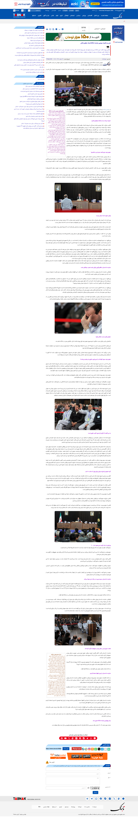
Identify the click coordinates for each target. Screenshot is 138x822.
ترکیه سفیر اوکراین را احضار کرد (36, 45)
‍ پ (59, 29)
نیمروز (77, 10)
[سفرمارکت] (78, 756)
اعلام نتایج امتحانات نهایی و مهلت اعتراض (33, 43)
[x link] (69, 738)
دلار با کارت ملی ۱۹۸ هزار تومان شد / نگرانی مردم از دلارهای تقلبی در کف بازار (29, 66)
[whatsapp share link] (95, 749)
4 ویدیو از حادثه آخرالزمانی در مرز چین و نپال (33, 89)
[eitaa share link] (92, 749)
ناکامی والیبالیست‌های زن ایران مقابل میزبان (33, 62)
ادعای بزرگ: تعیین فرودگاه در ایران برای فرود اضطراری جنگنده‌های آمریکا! (29, 120)
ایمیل (109, 773)
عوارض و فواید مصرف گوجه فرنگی (35, 99)
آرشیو (59, 10)
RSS (39, 807)
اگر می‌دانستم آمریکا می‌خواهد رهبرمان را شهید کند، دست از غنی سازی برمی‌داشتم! (29, 110)
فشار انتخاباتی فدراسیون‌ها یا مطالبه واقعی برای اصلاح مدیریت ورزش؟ (29, 56)
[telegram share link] (102, 749)
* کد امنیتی (107, 787)
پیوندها (47, 10)
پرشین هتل (40, 79)
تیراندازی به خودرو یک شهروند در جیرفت (33, 30)
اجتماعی (72, 16)
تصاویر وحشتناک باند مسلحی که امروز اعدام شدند (31, 91)
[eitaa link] (73, 738)
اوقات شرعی (46, 807)
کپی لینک (66, 749)
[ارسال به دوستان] (105, 749)
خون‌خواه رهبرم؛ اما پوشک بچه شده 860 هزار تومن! (31, 96)
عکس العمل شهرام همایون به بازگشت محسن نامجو (31, 101)
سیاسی (78, 16)
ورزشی (84, 16)
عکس (52, 16)
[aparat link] (62, 738)
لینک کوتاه (77, 748)
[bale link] (84, 738)
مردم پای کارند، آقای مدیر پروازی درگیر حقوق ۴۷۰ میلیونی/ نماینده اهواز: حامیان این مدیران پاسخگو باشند (30, 127)
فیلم (57, 16)
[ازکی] (97, 4)
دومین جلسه (106, 110)
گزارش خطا (51, 762)
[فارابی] (78, 37)
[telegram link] (87, 738)
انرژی (61, 16)
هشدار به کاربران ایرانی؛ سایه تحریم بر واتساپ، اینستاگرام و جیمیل (30, 49)
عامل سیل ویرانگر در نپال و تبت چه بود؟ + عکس (32, 123)
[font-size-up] (62, 29)
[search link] (29, 10)
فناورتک (65, 10)
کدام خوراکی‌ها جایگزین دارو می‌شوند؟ (34, 104)
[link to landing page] (118, 16)
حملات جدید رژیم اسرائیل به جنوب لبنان (34, 33)
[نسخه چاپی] (108, 749)
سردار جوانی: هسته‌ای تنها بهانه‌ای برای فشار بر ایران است (30, 60)
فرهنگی (66, 16)
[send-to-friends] (50, 29)
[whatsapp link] (91, 738)
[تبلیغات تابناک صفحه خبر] (118, 34)
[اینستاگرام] (89, 748)
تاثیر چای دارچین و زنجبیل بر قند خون (34, 116)
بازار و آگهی (46, 16)
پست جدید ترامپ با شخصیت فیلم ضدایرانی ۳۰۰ (32, 70)
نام (109, 768)
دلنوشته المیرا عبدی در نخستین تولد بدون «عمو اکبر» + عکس (29, 106)
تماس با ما (87, 807)
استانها (34, 16)
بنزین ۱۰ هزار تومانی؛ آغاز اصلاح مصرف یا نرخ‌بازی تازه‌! (31, 35)
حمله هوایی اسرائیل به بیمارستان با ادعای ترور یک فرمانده (30, 53)
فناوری (39, 16)
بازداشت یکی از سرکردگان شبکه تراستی (34, 72)
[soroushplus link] (80, 738)
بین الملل (96, 16)
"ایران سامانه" (16, 814)
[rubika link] (95, 738)
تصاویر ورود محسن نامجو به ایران (35, 94)
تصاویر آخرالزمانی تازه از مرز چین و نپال (34, 86)
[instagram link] (76, 738)
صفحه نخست (104, 16)
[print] (47, 29)
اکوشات (71, 10)
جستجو (66, 807)
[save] (53, 29)
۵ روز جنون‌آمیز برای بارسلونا (36, 40)
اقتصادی (90, 16)
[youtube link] (65, 738)
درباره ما (95, 807)
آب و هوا (54, 807)
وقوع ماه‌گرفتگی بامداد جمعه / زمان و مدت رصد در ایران (30, 114)
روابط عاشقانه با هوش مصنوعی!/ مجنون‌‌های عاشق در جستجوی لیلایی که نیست (103, 21)
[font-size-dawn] (56, 29)
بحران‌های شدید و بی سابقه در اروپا (35, 38)
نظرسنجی (54, 10)
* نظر (109, 778)
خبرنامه (79, 807)
